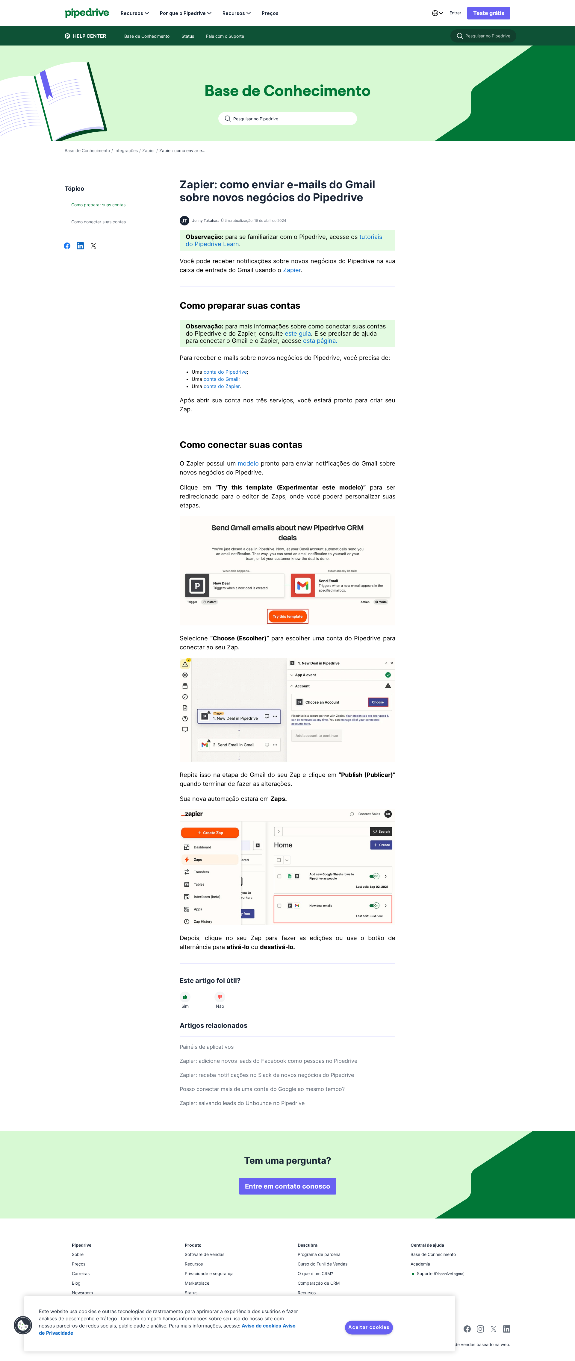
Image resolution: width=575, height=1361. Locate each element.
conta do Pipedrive (225, 372)
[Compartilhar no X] (93, 246)
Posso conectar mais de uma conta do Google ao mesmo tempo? (262, 1089)
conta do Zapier (222, 386)
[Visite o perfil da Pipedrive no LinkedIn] (506, 1329)
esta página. (320, 340)
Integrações (126, 150)
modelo (248, 463)
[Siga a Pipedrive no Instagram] (480, 1330)
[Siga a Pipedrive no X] (493, 1330)
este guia (298, 333)
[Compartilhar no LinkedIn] (80, 246)
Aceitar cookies (369, 1327)
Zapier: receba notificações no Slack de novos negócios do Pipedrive (267, 1075)
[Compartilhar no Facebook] (67, 246)
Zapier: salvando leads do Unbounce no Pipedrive (242, 1103)
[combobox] (438, 13)
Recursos (132, 13)
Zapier (148, 150)
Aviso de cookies (261, 1326)
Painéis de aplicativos (207, 1047)
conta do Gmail (221, 379)
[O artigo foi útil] (185, 997)
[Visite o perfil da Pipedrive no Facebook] (467, 1330)
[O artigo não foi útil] (219, 997)
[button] (23, 1325)
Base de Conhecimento (87, 150)
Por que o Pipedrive (183, 13)
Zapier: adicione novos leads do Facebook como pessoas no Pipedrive (268, 1061)
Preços (270, 13)
